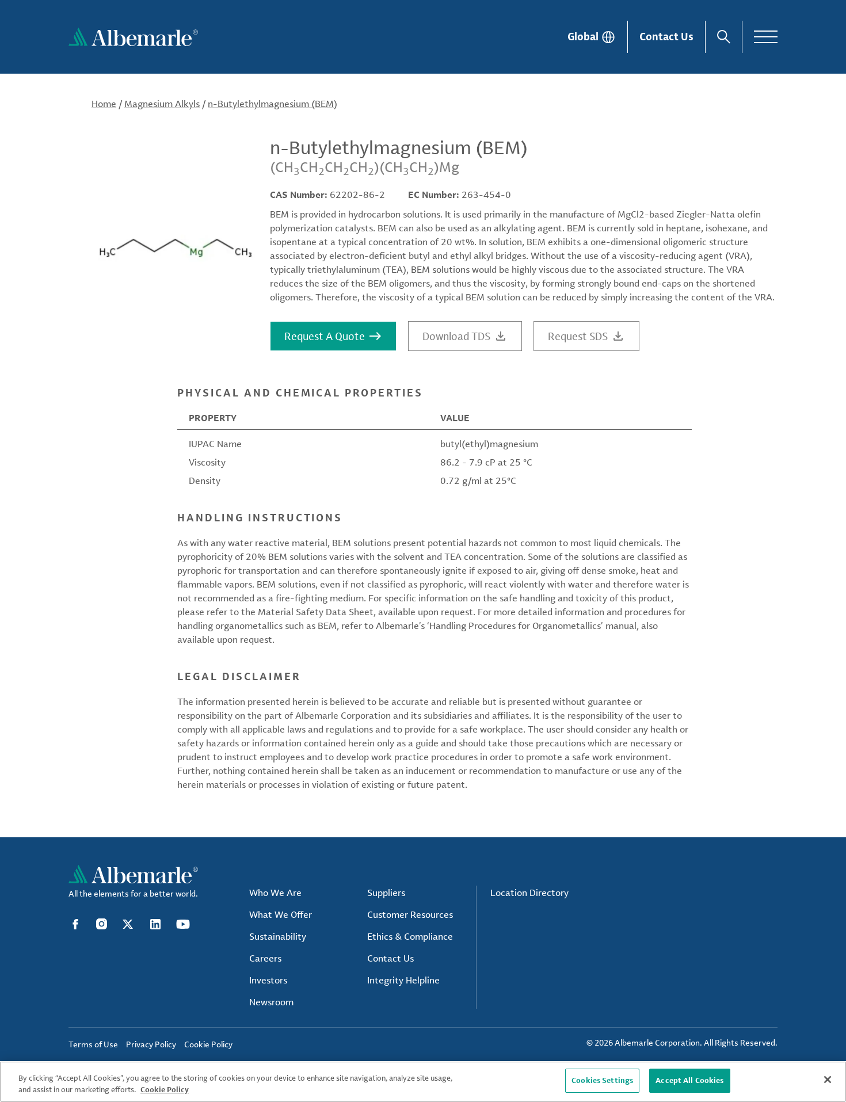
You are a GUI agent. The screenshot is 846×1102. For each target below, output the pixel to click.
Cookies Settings (602, 1080)
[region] (423, 1081)
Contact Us (666, 36)
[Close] (827, 1079)
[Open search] (723, 37)
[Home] (133, 37)
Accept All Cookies (689, 1080)
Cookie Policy (164, 1089)
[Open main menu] (766, 37)
